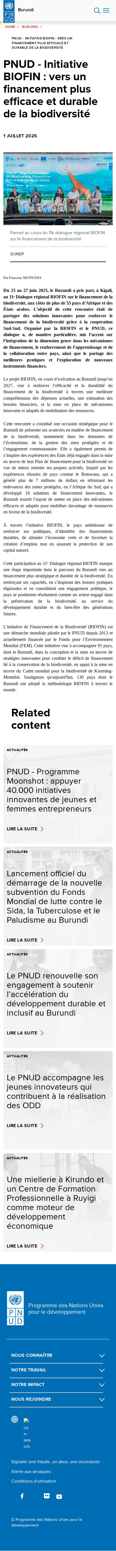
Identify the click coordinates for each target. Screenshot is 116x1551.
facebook (22, 1496)
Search (97, 10)
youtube (59, 1496)
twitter (34, 1496)
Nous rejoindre (31, 1399)
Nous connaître (32, 1355)
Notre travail (28, 1370)
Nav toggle (106, 11)
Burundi (26, 10)
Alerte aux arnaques (31, 1471)
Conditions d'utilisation (33, 1481)
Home (10, 27)
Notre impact (28, 1384)
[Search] (27, 1434)
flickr (47, 1496)
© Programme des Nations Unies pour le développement (46, 1522)
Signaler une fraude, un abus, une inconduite (55, 1461)
